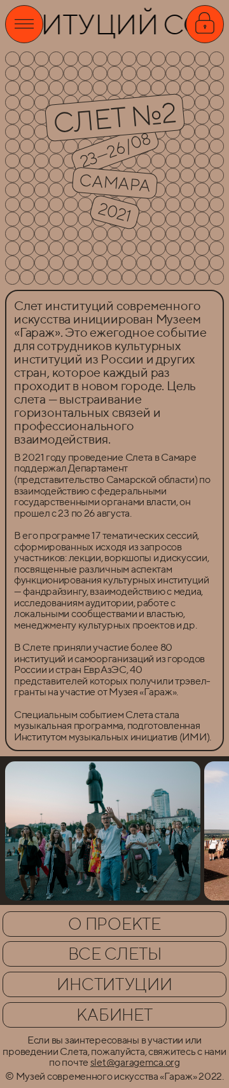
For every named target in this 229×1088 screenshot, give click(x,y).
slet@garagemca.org (135, 1062)
